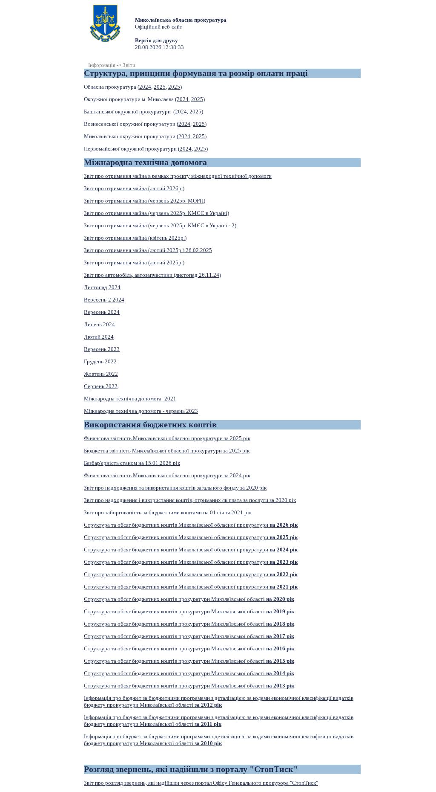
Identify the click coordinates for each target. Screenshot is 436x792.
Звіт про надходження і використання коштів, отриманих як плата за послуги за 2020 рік (190, 500)
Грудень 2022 (100, 361)
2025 (160, 87)
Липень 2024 (99, 324)
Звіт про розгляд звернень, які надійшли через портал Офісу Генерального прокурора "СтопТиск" (201, 783)
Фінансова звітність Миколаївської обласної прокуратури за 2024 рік (167, 475)
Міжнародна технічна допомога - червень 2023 (141, 411)
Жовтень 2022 (101, 374)
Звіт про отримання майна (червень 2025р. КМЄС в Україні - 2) (160, 225)
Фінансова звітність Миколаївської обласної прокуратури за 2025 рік (167, 438)
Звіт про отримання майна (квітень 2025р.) (135, 238)
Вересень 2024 (102, 312)
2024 (145, 87)
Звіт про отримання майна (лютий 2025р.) (134, 262)
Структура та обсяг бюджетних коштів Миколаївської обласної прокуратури (191, 525)
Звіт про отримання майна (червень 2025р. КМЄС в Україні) (156, 213)
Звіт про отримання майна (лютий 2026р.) (134, 188)
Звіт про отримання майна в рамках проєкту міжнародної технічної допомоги (178, 176)
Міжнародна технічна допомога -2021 (130, 398)
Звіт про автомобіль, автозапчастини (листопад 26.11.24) (152, 275)
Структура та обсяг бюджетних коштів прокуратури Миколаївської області (189, 599)
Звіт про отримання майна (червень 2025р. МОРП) (144, 200)
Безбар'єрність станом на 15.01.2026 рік (132, 463)
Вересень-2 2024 (104, 299)
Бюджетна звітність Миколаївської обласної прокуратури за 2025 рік (167, 450)
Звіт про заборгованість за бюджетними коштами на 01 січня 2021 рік (168, 512)
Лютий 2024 (99, 337)
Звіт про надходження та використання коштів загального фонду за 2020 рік (175, 487)
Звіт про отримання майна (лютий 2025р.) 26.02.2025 (148, 250)
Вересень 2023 (102, 349)
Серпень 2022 (101, 386)
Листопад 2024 (102, 287)
